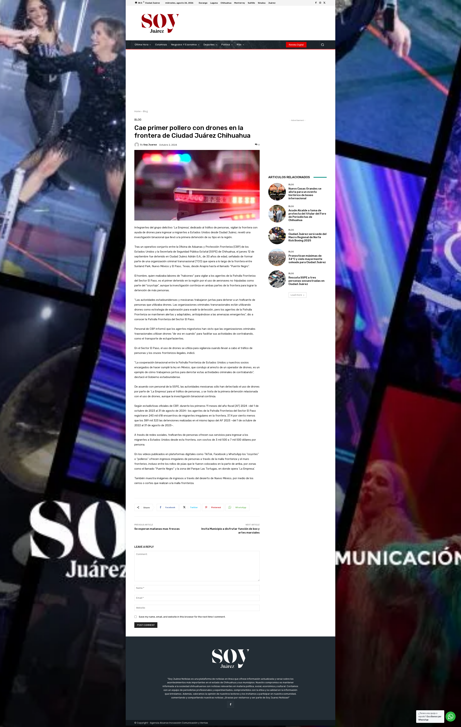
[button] (322, 44)
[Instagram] (320, 3)
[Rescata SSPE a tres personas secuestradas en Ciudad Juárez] (277, 279)
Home (137, 111)
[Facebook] (316, 3)
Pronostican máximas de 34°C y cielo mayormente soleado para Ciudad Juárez (307, 259)
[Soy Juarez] (137, 144)
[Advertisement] (230, 78)
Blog (145, 111)
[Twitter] (324, 3)
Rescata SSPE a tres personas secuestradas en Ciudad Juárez (306, 281)
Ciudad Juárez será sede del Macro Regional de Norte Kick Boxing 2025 (307, 237)
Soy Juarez (150, 144)
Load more (296, 294)
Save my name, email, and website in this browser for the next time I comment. (182, 616)
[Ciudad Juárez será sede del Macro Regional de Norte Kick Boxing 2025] (277, 235)
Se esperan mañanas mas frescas (157, 528)
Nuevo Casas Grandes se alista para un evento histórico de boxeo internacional (304, 193)
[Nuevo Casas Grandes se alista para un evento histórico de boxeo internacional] (277, 192)
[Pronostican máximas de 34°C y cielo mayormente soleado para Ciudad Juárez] (277, 257)
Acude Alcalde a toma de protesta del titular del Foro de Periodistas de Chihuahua (307, 215)
